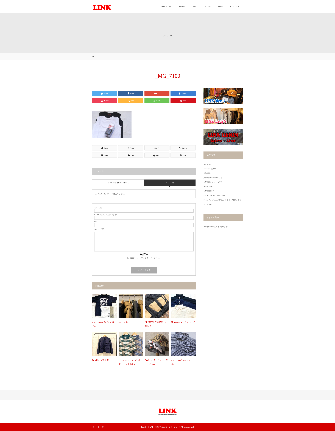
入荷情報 (206, 191)
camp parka (123, 322)
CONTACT (234, 7)
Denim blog (207, 187)
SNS (194, 7)
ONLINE (207, 7)
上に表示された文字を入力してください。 (144, 258)
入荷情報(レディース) (211, 182)
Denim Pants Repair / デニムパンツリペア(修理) (220, 200)
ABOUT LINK (166, 7)
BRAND (182, 7)
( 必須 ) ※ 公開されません (105, 215)
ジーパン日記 (208, 169)
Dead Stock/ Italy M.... (101, 360)
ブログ (205, 164)
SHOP (220, 7)
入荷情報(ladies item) (211, 178)
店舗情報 (206, 173)
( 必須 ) (98, 207)
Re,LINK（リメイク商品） (212, 195)
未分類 (205, 204)
